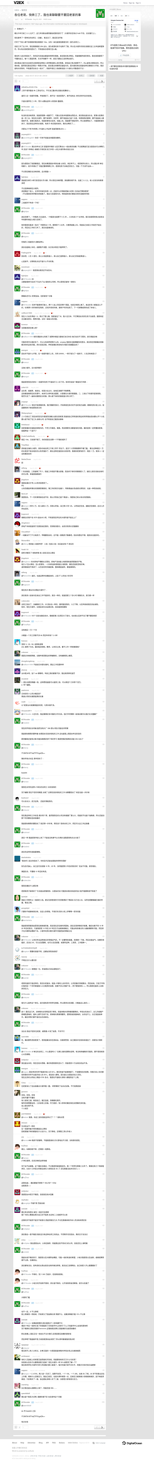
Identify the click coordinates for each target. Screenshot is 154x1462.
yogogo (24, 401)
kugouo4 (25, 514)
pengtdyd (25, 908)
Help (22, 1442)
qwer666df (25, 1393)
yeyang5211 (26, 134)
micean (24, 1122)
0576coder (28, 19)
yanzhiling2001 (29, 110)
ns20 (23, 702)
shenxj (24, 670)
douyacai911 (26, 710)
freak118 (24, 549)
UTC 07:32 (33, 1456)
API (47, 1442)
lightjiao (24, 177)
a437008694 (26, 1114)
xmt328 (24, 1208)
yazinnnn (25, 690)
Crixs (23, 1082)
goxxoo (24, 1091)
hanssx (24, 641)
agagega (25, 1344)
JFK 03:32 (58, 1456)
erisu (23, 1240)
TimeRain (25, 445)
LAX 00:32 (50, 1456)
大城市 (70, 75)
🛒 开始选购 (124, 55)
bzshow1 (25, 798)
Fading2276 (26, 252)
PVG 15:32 (41, 1456)
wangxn (24, 350)
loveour (24, 324)
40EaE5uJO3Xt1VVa (29, 87)
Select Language (100, 1443)
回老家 (92, 75)
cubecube (25, 601)
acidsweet (25, 1356)
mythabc (25, 1200)
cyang (120, 60)
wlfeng (24, 468)
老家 (101, 75)
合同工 (81, 75)
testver (25, 1117)
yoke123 (24, 387)
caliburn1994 (26, 313)
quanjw (24, 896)
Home (125, 3)
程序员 (24, 10)
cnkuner (24, 652)
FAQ (54, 1442)
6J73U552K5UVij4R (29, 948)
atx (22, 1137)
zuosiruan (25, 267)
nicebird (24, 679)
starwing (25, 1384)
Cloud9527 (25, 531)
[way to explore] (19, 3)
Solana (62, 1442)
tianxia (24, 957)
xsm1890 (25, 1036)
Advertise (31, 1442)
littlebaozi (25, 424)
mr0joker (25, 1059)
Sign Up (131, 3)
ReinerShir (25, 540)
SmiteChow (26, 459)
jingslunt (25, 479)
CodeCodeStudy (28, 436)
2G (24, 1011)
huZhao (24, 1145)
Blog (41, 1442)
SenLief (24, 494)
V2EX (16, 10)
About (14, 1442)
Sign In (138, 3)
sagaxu (24, 199)
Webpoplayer (26, 413)
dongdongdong (27, 661)
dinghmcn (25, 523)
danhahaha (26, 857)
